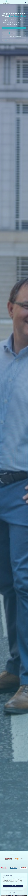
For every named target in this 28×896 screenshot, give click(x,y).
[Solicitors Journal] (13, 868)
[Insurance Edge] (23, 868)
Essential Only (13, 889)
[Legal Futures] (19, 858)
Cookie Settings (12, 892)
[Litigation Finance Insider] (8, 859)
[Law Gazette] (4, 867)
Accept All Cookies (13, 885)
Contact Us (14, 28)
